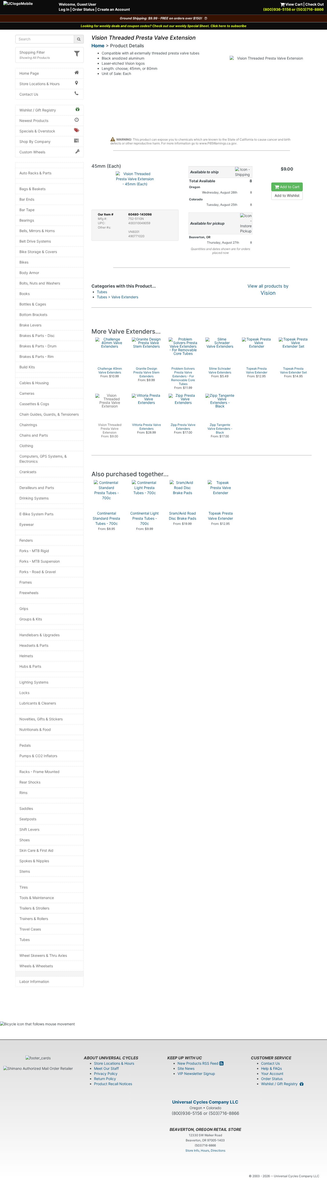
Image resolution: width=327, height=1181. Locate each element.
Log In (64, 9)
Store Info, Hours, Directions (205, 1150)
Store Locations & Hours (39, 84)
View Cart (293, 4)
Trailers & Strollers (34, 908)
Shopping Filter (32, 52)
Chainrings (28, 425)
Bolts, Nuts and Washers (39, 283)
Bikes (23, 262)
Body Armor (29, 272)
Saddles (26, 808)
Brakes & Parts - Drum (37, 346)
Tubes (24, 939)
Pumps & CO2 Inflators (38, 756)
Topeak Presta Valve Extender (220, 515)
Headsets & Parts (33, 645)
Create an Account (113, 9)
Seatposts (27, 819)
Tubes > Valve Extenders (117, 297)
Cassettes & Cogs (34, 404)
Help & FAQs (271, 1068)
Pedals (25, 745)
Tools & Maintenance (36, 897)
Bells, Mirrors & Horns (37, 231)
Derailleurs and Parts (36, 487)
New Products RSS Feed (198, 1063)
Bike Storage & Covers (38, 251)
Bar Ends (26, 199)
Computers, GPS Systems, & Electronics (43, 458)
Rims (23, 792)
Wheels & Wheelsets (36, 966)
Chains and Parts (33, 435)
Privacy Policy (106, 1073)
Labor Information (34, 981)
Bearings (26, 220)
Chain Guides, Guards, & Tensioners (49, 414)
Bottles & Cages (32, 304)
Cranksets (27, 472)
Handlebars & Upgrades (39, 635)
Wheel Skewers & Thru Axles (43, 955)
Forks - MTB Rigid (34, 551)
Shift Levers (29, 829)
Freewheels (28, 592)
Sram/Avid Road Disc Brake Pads (182, 515)
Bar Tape (26, 210)
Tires (23, 887)
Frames (25, 582)
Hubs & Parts (30, 666)
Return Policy (105, 1078)
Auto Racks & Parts (35, 173)
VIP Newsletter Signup (196, 1073)
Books (24, 293)
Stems (24, 871)
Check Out (314, 4)
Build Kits (27, 367)
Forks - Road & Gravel (37, 572)
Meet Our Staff (106, 1068)
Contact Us (28, 94)
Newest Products (33, 120)
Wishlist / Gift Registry (37, 110)
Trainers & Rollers (33, 918)
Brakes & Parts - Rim (36, 356)
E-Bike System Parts (36, 514)
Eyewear (26, 524)
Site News (186, 1068)
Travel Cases (30, 929)
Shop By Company (35, 141)
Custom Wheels (32, 152)
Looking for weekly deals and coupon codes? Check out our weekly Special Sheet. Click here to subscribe (164, 26)
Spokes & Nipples (34, 861)
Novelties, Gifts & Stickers (41, 719)
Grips (23, 608)
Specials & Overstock (37, 131)
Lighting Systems (33, 682)
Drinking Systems (34, 498)
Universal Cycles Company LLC (205, 1102)
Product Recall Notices (113, 1084)
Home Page (29, 73)
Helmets (26, 656)
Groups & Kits (30, 619)
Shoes (24, 840)
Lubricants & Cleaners (37, 703)
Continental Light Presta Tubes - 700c (144, 518)
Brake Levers (30, 325)
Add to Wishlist (287, 195)
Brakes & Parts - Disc (37, 335)
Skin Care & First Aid (36, 850)
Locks (24, 692)
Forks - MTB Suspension (39, 561)
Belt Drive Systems (35, 241)
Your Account (272, 1073)
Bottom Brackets (33, 314)
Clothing (26, 446)
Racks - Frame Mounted (39, 771)
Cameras (26, 393)
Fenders (26, 540)
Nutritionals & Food (35, 729)
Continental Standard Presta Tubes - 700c (106, 518)
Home (97, 45)
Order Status (83, 9)
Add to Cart (289, 187)
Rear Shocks (29, 782)
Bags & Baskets (32, 189)
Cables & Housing (34, 383)
